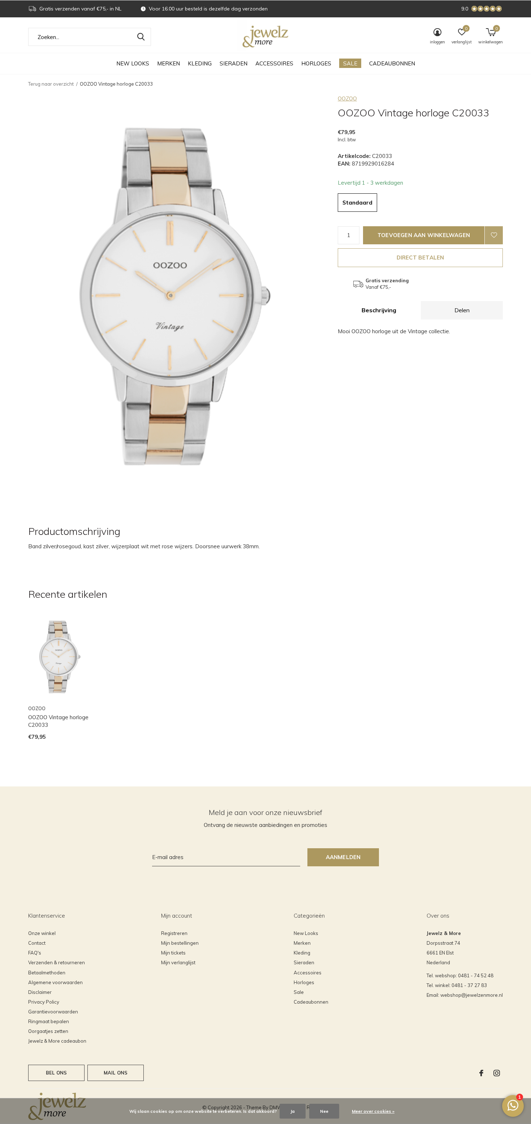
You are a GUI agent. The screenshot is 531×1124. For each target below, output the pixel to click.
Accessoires (274, 63)
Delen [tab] (462, 310)
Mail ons (116, 1073)
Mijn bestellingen (180, 943)
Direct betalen (420, 257)
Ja (292, 1111)
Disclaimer (40, 992)
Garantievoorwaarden (53, 1011)
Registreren (174, 933)
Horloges (316, 63)
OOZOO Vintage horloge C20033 (58, 721)
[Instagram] (496, 1073)
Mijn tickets (173, 953)
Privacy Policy (43, 1002)
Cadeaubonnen (392, 63)
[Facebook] (481, 1073)
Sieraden (233, 63)
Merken (168, 63)
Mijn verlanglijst (178, 962)
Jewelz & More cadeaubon (57, 1041)
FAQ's (34, 953)
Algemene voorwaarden (55, 982)
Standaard (357, 202)
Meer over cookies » (373, 1111)
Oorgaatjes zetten (48, 1031)
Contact (37, 943)
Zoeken (141, 37)
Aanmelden (343, 857)
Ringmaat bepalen (48, 1021)
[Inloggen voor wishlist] (494, 235)
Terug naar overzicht (51, 84)
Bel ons (56, 1073)
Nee (324, 1111)
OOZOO (347, 98)
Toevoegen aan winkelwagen (423, 235)
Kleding (200, 63)
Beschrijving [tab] (379, 310)
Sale (350, 63)
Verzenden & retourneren (56, 962)
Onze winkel (42, 933)
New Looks (132, 63)
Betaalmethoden (46, 972)
